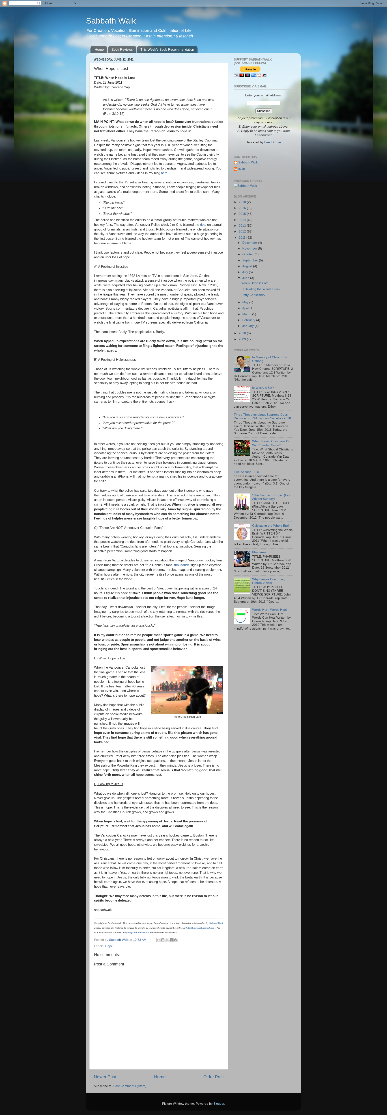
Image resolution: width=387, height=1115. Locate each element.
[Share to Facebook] (171, 940)
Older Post (213, 1076)
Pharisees (259, 552)
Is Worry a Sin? (263, 387)
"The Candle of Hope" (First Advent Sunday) (271, 496)
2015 (243, 213)
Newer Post (105, 1076)
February (249, 320)
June (246, 278)
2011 (242, 237)
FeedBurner (272, 142)
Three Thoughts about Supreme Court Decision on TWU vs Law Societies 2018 (262, 416)
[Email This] (158, 940)
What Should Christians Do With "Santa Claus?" (271, 443)
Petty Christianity (253, 295)
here (164, 173)
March (247, 314)
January (248, 326)
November (250, 248)
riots (203, 224)
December (250, 242)
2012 (243, 231)
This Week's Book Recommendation (167, 49)
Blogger (218, 1103)
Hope (109, 946)
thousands (181, 565)
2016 (243, 208)
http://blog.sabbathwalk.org (200, 928)
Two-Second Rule (246, 472)
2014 (243, 220)
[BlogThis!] (163, 940)
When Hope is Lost (254, 283)
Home (99, 49)
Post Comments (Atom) (129, 1086)
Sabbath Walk (111, 20)
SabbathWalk (216, 923)
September (250, 260)
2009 (243, 339)
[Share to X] (167, 940)
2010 (243, 333)
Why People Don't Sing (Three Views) (268, 581)
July (245, 272)
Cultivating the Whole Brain (260, 289)
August (247, 266)
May (245, 302)
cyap (241, 168)
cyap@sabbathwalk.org (137, 932)
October (248, 254)
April (245, 308)
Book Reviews (122, 49)
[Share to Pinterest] (175, 940)
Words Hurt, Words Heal (269, 609)
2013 (243, 225)
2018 (243, 202)
